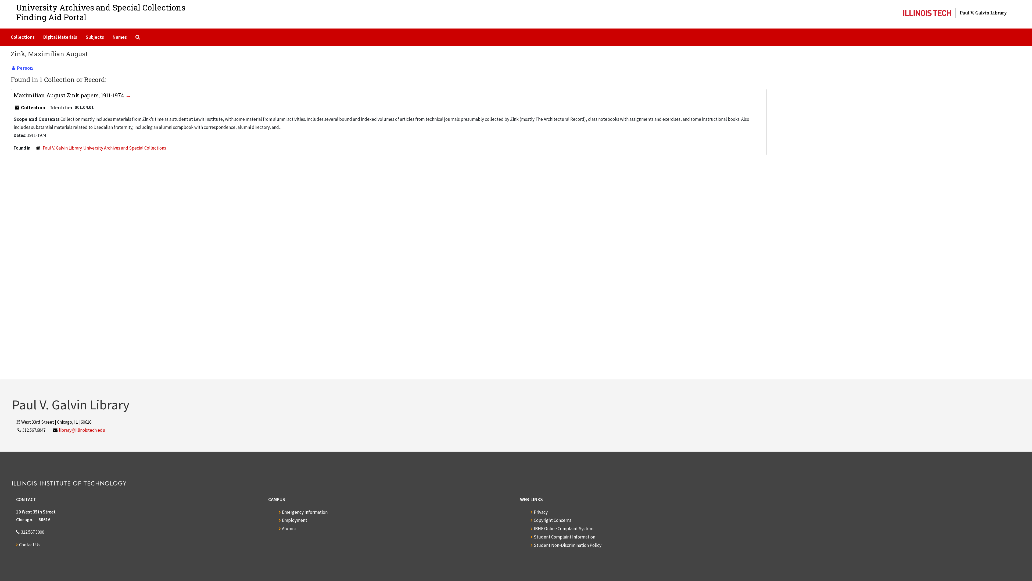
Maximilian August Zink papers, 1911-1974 (70, 95)
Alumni (289, 529)
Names (120, 37)
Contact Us (29, 545)
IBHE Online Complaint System (563, 529)
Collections (23, 37)
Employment (294, 520)
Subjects (95, 37)
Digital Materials (60, 37)
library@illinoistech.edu (82, 430)
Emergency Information (305, 512)
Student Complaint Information (564, 537)
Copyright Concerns (552, 520)
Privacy (541, 512)
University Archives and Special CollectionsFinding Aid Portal (100, 12)
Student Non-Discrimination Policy (567, 545)
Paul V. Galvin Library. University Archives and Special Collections (104, 148)
